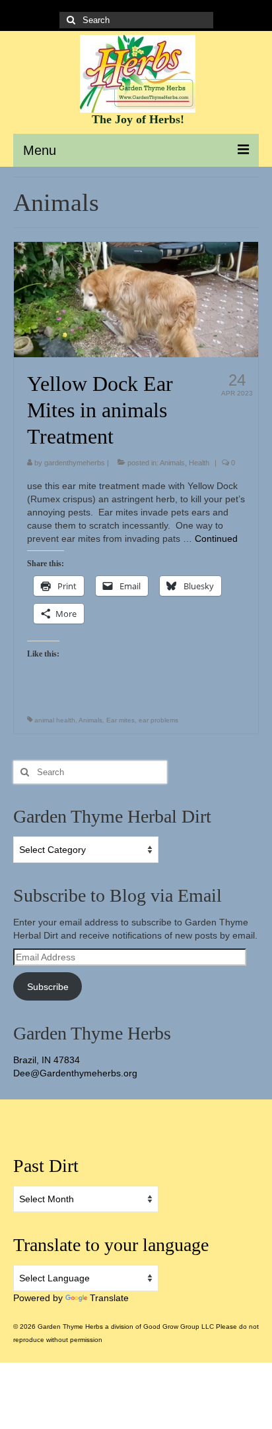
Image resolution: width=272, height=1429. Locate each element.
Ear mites (120, 720)
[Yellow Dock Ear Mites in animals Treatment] (136, 298)
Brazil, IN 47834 (46, 1060)
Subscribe (48, 986)
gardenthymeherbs (74, 463)
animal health (54, 720)
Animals (172, 463)
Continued (216, 538)
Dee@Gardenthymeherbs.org (75, 1073)
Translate (109, 1298)
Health (199, 463)
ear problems (158, 720)
